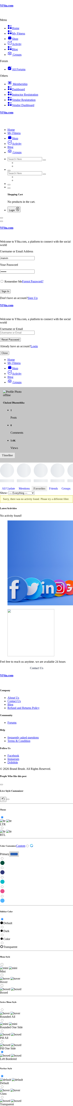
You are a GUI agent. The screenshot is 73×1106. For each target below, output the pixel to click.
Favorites (39, 488)
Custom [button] (20, 845)
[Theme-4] (36, 891)
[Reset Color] (31, 846)
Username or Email (11, 328)
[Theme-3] (36, 882)
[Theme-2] (36, 872)
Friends (53, 488)
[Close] (1, 221)
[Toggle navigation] (1, 217)
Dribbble (12, 762)
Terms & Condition (18, 740)
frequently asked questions (23, 737)
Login (34, 346)
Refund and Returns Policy (23, 707)
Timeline (7, 455)
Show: (4, 492)
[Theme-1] (36, 863)
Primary (4, 854)
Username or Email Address (16, 251)
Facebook (13, 755)
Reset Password (10, 339)
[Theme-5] (36, 901)
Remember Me (13, 281)
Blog (10, 704)
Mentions (24, 488)
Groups (66, 488)
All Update (8, 488)
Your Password (9, 264)
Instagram (13, 759)
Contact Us (36, 668)
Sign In (5, 291)
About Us (13, 697)
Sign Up (33, 298)
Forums (11, 722)
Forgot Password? (32, 281)
